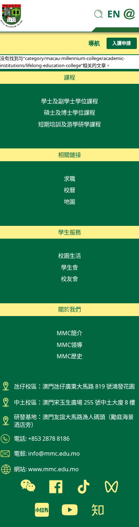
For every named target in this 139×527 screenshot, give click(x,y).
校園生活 (69, 256)
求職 (69, 179)
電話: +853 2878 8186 (42, 438)
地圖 (69, 202)
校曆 (69, 190)
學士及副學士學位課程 (69, 101)
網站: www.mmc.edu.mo (46, 469)
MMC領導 (69, 345)
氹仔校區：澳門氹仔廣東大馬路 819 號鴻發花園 (74, 386)
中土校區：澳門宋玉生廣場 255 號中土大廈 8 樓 (74, 402)
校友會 (69, 279)
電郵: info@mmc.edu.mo (47, 453)
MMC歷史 (69, 356)
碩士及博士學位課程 (69, 112)
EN (113, 13)
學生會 (69, 267)
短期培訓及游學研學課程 (69, 124)
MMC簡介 (69, 333)
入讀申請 (121, 43)
